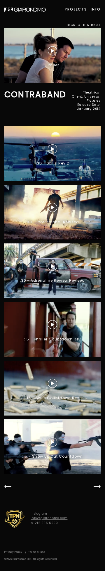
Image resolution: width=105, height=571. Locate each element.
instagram (39, 513)
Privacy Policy (13, 552)
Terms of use (36, 552)
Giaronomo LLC (25, 9)
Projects (76, 9)
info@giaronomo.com (49, 518)
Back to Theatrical (84, 25)
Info (96, 9)
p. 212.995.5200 (44, 523)
